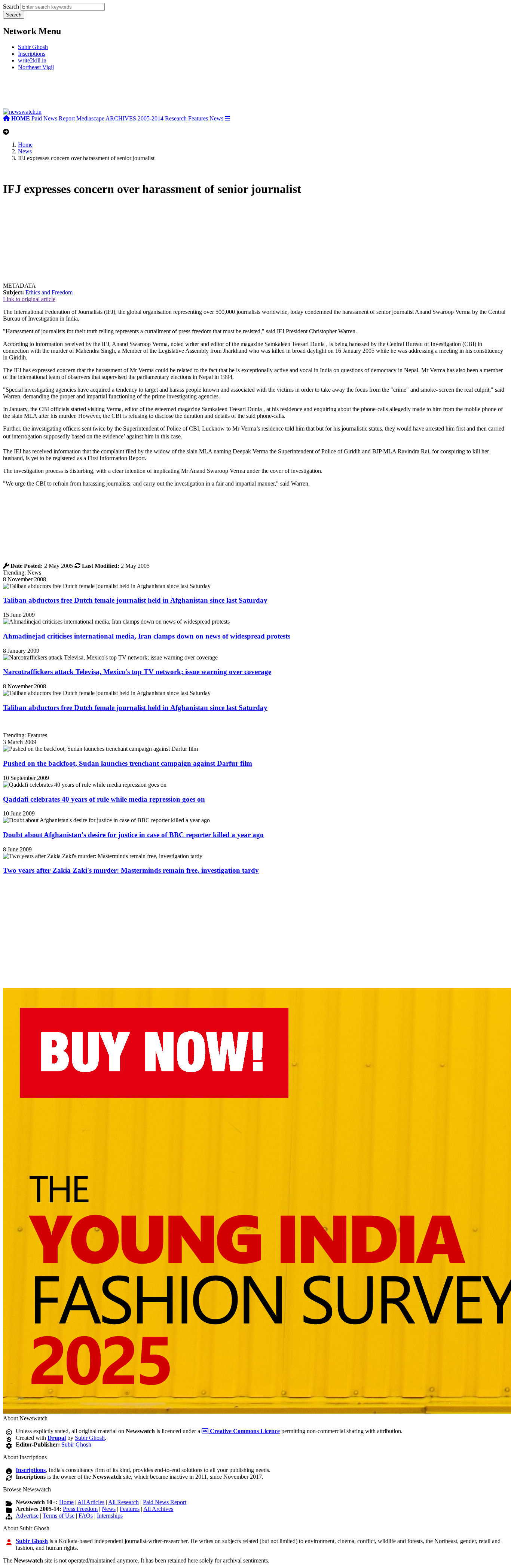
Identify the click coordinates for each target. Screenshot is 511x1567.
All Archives (158, 1509)
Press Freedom (80, 1509)
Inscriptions (31, 54)
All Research (123, 1502)
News (216, 118)
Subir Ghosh (33, 47)
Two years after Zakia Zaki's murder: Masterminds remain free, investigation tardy (131, 870)
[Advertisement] (115, 92)
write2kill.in (32, 60)
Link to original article (29, 299)
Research (176, 118)
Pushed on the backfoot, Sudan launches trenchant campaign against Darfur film (127, 763)
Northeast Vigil (36, 67)
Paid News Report (53, 118)
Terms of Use (58, 1515)
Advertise (27, 1515)
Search (11, 6)
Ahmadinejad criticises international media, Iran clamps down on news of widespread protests (146, 636)
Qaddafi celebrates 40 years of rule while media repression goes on (104, 799)
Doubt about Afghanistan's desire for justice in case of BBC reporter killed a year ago (133, 835)
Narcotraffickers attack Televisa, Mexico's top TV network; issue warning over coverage (137, 672)
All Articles (90, 1502)
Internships (110, 1515)
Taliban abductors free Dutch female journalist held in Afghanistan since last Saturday (135, 600)
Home (25, 144)
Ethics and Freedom (49, 292)
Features (198, 118)
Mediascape (90, 118)
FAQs (86, 1515)
